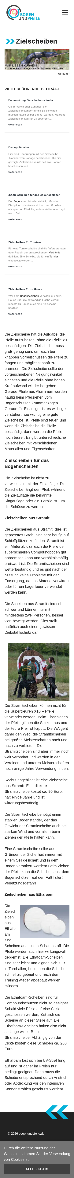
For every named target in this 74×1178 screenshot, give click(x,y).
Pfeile (9, 340)
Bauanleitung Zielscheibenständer (30, 100)
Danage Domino (18, 147)
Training (11, 980)
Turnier (54, 256)
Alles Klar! (37, 1169)
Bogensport (20, 201)
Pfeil (45, 489)
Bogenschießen (29, 295)
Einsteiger (32, 409)
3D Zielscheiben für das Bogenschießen (34, 194)
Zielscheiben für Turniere (24, 242)
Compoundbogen (45, 552)
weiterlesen (15, 125)
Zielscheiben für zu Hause (25, 289)
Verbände (55, 252)
